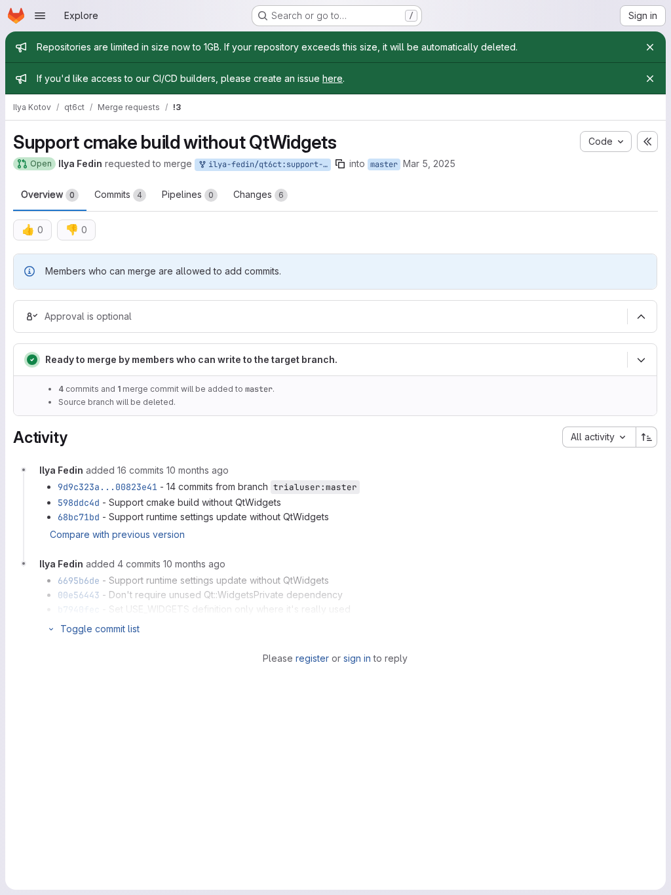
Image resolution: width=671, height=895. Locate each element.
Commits (118, 194)
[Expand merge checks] (641, 360)
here (332, 78)
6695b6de (79, 580)
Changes (258, 194)
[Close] (650, 47)
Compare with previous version (117, 534)
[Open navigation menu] (39, 15)
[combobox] (599, 437)
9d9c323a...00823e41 (107, 487)
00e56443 (79, 595)
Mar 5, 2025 (429, 163)
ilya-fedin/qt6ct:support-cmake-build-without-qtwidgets (267, 164)
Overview (48, 194)
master (384, 164)
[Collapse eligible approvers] (641, 317)
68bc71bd (79, 517)
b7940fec (79, 609)
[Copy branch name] (340, 164)
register (312, 658)
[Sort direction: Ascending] (646, 437)
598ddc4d (79, 502)
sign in (357, 658)
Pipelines (188, 194)
